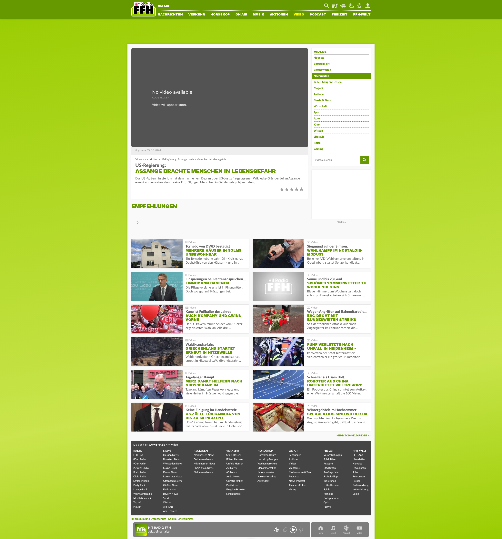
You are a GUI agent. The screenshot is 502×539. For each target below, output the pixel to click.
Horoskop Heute (266, 455)
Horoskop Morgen (267, 459)
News (167, 451)
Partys (327, 507)
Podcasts (294, 476)
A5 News (231, 472)
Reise (317, 143)
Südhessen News (203, 472)
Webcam (359, 4)
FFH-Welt (362, 14)
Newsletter (359, 459)
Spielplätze (330, 459)
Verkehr (196, 14)
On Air (241, 14)
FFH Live (138, 455)
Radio (137, 451)
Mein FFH (368, 4)
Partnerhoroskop (266, 476)
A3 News (231, 468)
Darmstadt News (172, 476)
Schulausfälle (233, 494)
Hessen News (171, 455)
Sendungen (295, 455)
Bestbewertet (322, 70)
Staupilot (343, 4)
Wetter (351, 4)
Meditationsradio (142, 498)
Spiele (327, 489)
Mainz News (170, 468)
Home (320, 533)
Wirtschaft (320, 106)
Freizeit (339, 14)
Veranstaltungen (333, 455)
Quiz (326, 502)
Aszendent (263, 481)
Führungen (359, 476)
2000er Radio (141, 468)
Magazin (319, 88)
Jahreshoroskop (266, 472)
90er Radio (139, 464)
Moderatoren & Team (300, 472)
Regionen (201, 451)
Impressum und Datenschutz (148, 519)
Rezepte (328, 464)
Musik (258, 14)
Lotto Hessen (331, 485)
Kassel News (170, 472)
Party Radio (139, 485)
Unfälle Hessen (234, 464)
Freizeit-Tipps (331, 476)
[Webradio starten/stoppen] (293, 529)
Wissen (318, 130)
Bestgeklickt (321, 64)
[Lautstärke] (276, 529)
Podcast (318, 14)
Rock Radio (139, 472)
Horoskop (220, 14)
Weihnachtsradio (142, 494)
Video (299, 14)
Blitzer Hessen (234, 459)
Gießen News (170, 485)
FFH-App (358, 455)
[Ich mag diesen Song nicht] (300, 529)
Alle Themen (170, 511)
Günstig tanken (234, 481)
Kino (317, 124)
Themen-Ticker (297, 485)
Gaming (318, 149)
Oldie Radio (139, 476)
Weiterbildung (360, 489)
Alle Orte (168, 507)
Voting (292, 489)
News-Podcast (297, 481)
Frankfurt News (172, 459)
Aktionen (279, 14)
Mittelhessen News (204, 464)
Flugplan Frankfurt (236, 489)
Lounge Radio (140, 489)
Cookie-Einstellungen (181, 519)
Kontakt (357, 464)
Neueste (319, 57)
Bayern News (170, 494)
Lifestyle (319, 137)
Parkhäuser (232, 485)
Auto (317, 118)
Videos (292, 464)
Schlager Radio (141, 481)
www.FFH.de (157, 444)
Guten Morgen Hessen (328, 82)
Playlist (335, 4)
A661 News (233, 476)
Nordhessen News (204, 455)
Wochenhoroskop (267, 464)
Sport (317, 112)
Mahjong (328, 494)
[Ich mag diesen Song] (285, 529)
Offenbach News (172, 481)
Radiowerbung (361, 485)
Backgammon (331, 498)
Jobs (355, 472)
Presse (356, 481)
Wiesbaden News (173, 464)
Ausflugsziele (331, 472)
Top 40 (137, 502)
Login (356, 494)
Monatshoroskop (266, 468)
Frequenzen (359, 468)
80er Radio (139, 459)
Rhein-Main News (204, 468)
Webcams (294, 468)
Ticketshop (330, 481)
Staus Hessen (233, 455)
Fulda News (169, 489)
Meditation (330, 468)
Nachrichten (170, 14)
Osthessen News (203, 459)
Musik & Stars (322, 100)
